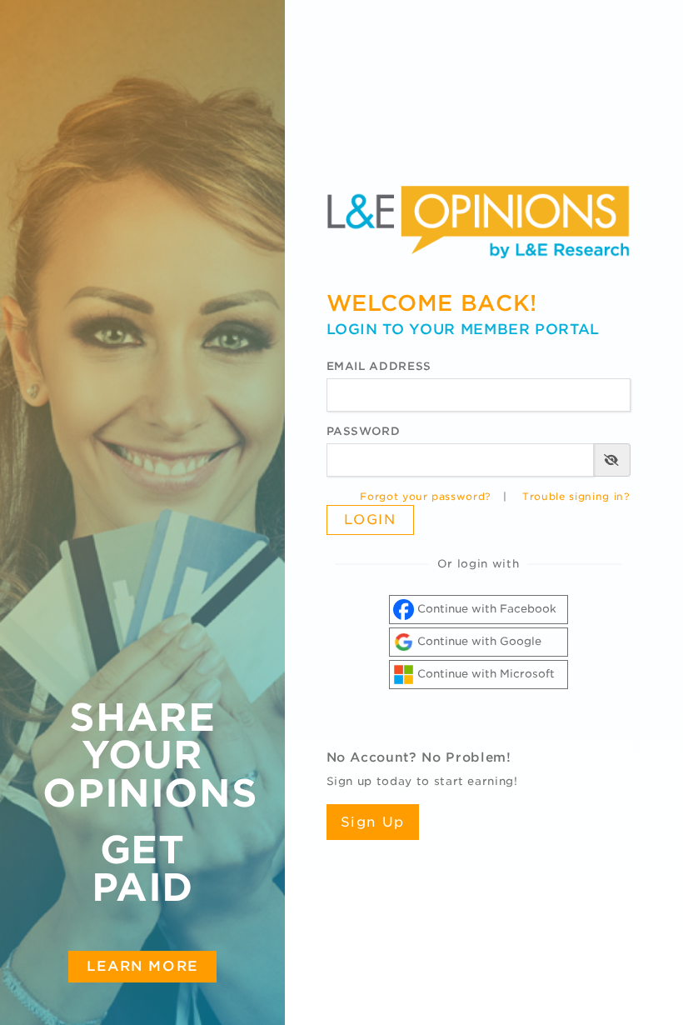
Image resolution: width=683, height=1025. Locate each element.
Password (364, 431)
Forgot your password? (425, 496)
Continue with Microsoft (484, 674)
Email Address (379, 366)
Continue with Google (477, 641)
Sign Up (373, 822)
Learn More (142, 966)
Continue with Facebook (485, 608)
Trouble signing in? (576, 496)
